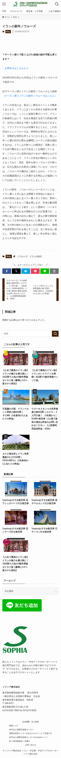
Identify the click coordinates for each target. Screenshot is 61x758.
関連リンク (13, 726)
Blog (8, 32)
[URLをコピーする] (54, 271)
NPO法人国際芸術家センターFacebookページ (28, 737)
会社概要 (26, 722)
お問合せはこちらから (16, 68)
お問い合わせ (30, 745)
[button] (6, 271)
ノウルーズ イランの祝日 (29, 256)
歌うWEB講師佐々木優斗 (19, 741)
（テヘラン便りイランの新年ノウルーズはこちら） (29, 95)
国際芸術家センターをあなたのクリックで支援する (30, 733)
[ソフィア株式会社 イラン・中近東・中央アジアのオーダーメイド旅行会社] (30, 4)
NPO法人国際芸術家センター (21, 730)
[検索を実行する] (55, 334)
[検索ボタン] (57, 4)
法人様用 (35, 722)
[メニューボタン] (4, 4)
